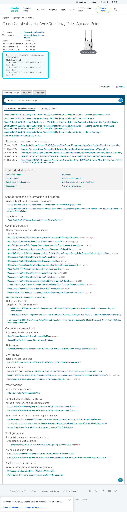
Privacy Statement (11, 507)
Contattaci (104, 87)
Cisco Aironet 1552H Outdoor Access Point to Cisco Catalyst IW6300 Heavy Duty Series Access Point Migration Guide (54, 371)
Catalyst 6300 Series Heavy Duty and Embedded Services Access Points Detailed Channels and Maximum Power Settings (56, 375)
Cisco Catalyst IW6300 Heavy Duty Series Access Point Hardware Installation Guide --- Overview (49, 118)
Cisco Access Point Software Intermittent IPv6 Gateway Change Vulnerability (38, 241)
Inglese (122, 87)
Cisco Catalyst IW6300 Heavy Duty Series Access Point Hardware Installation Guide (41, 407)
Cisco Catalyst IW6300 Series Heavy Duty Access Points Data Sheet (34, 220)
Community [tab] (39, 93)
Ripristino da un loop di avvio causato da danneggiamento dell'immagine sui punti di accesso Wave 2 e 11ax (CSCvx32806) (57, 423)
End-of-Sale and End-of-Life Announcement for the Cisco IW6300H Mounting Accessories (44, 205)
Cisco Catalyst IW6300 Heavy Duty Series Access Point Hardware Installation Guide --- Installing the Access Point (57, 115)
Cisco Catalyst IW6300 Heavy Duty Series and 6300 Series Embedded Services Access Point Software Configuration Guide (61, 122)
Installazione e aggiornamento (18, 182)
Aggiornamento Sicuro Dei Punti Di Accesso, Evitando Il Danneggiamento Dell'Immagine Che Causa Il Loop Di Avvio (54, 419)
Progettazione (11, 186)
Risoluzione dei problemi (71, 178)
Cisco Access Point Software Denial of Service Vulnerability (31, 257)
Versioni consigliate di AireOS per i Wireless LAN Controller (31, 471)
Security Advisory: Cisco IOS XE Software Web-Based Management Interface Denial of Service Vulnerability (70, 145)
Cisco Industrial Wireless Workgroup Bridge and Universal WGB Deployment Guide (40, 453)
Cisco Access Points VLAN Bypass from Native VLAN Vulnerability (34, 289)
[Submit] (120, 100)
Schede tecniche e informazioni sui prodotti (79, 182)
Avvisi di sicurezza (13, 175)
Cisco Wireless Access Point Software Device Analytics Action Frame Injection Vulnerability (44, 245)
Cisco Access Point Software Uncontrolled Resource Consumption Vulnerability (39, 249)
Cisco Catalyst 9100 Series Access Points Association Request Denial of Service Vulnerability (45, 293)
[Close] (69, 500)
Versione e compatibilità (71, 186)
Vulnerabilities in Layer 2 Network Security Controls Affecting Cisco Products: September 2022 (45, 285)
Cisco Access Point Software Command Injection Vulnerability (32, 273)
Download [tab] (26, 93)
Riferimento (66, 175)
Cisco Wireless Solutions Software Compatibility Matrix (29, 336)
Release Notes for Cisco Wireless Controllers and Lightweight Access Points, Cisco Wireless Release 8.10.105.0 (52, 349)
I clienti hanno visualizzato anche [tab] (19, 109)
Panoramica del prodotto (34, 32)
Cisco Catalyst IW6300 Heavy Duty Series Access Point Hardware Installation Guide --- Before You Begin (52, 132)
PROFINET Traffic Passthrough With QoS (22, 136)
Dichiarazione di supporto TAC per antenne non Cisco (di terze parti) (35, 475)
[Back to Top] (120, 480)
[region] (36, 504)
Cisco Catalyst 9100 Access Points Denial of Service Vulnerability (33, 269)
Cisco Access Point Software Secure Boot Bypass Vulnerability (32, 261)
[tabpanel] (63, 125)
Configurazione (12, 178)
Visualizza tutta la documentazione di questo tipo (26, 297)
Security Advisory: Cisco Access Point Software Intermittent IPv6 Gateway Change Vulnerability (65, 149)
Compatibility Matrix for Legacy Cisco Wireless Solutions (30, 340)
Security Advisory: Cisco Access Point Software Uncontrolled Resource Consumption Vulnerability (66, 156)
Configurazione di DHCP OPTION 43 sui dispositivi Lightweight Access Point (41, 445)
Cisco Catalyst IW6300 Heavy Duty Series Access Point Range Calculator (37, 379)
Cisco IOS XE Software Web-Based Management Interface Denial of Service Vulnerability (43, 237)
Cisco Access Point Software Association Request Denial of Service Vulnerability (40, 281)
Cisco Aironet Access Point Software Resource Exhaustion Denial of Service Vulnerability (43, 265)
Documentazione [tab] (11, 93)
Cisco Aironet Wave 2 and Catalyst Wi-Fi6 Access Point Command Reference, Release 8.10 (44, 362)
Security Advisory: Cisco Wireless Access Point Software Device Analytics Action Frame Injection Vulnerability (71, 153)
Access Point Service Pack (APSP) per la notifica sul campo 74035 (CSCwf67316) (40, 427)
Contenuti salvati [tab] (48, 109)
